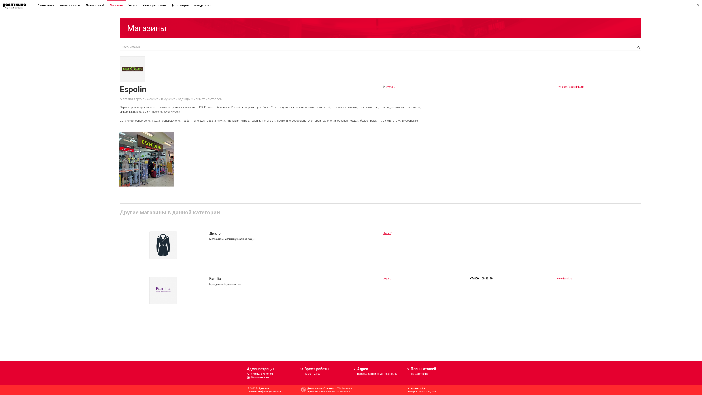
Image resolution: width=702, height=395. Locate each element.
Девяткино (421, 373)
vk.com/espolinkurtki (571, 87)
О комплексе (45, 5)
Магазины (116, 5)
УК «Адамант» (342, 391)
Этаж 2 (390, 87)
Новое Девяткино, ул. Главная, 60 (377, 373)
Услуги (133, 5)
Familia (215, 278)
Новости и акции (69, 5)
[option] (146, 159)
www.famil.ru (564, 278)
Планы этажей (95, 5)
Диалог (215, 233)
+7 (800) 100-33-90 (481, 278)
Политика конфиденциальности (264, 391)
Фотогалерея (180, 5)
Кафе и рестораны (154, 5)
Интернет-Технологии (419, 391)
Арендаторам (203, 5)
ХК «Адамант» (344, 388)
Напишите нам (260, 377)
